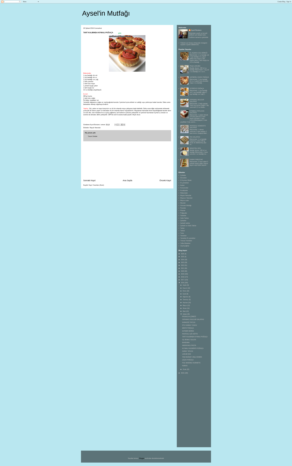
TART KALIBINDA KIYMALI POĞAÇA (194, 337)
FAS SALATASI (195, 137)
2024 (183, 259)
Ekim (185, 291)
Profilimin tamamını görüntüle (198, 37)
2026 (183, 254)
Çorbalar (183, 175)
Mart (184, 311)
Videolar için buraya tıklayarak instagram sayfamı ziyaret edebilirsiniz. (193, 44)
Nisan (185, 308)
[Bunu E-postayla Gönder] (115, 125)
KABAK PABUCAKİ (196, 159)
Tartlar (182, 228)
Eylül (184, 294)
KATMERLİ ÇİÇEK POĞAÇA (199, 77)
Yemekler (183, 236)
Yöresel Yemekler (186, 241)
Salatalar (183, 215)
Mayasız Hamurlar (186, 198)
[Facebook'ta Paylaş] (122, 125)
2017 (183, 280)
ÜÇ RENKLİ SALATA (189, 340)
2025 (183, 256)
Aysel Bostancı (196, 30)
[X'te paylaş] (120, 125)
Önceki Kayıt (165, 180)
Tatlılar (182, 231)
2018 (183, 277)
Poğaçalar (183, 213)
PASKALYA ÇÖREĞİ (189, 316)
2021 (183, 268)
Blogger (141, 458)
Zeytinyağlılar (184, 246)
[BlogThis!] (118, 125)
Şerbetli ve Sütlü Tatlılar (188, 226)
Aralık (185, 285)
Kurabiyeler (184, 190)
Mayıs (185, 305)
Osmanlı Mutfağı (185, 205)
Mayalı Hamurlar (95, 128)
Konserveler (184, 188)
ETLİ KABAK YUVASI (189, 325)
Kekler (182, 185)
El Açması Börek (186, 180)
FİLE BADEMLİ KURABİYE (191, 363)
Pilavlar (182, 210)
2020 (183, 271)
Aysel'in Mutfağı (106, 13)
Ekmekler (183, 178)
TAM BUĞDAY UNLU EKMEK (192, 357)
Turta (182, 233)
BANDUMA (186, 342)
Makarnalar (184, 193)
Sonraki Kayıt (89, 180)
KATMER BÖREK (188, 331)
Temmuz (186, 299)
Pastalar (183, 208)
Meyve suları (184, 200)
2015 (183, 373)
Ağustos (186, 297)
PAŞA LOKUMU (195, 66)
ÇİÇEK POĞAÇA (188, 360)
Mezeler (183, 203)
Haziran (185, 302)
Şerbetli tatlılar (185, 223)
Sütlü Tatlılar (184, 218)
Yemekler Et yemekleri (187, 238)
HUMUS (185, 366)
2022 (183, 265)
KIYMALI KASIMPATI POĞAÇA (192, 348)
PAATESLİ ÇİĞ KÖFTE (190, 334)
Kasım (185, 288)
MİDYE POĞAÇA (188, 328)
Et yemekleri (184, 183)
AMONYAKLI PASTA (189, 345)
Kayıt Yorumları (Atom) (96, 185)
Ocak (185, 369)
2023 (183, 262)
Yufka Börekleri (185, 243)
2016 (183, 282)
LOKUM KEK (186, 354)
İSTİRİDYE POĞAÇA (197, 88)
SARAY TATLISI (187, 351)
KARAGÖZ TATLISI (188, 322)
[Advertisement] (127, 160)
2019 (183, 274)
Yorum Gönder (92, 136)
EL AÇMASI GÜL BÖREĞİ (198, 53)
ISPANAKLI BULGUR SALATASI (193, 319)
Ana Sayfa (127, 180)
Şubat (185, 314)
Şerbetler (183, 220)
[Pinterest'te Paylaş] (124, 125)
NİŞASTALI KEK (195, 148)
